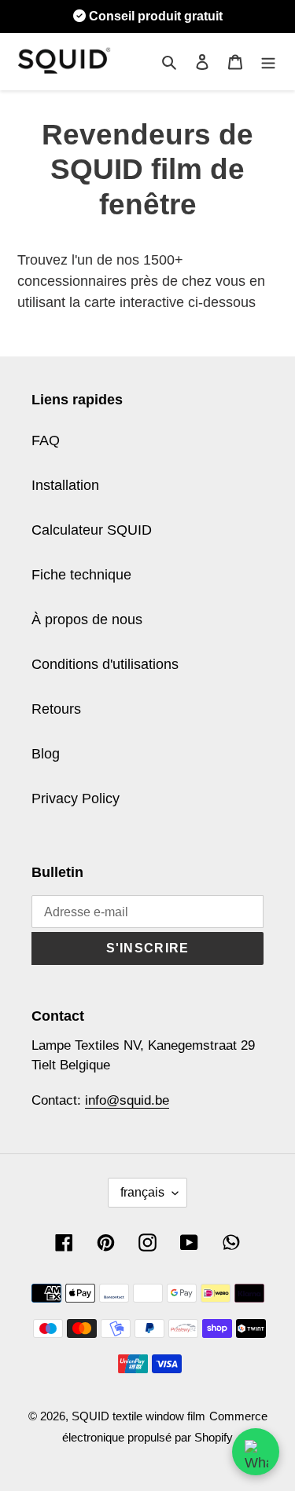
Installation (65, 485)
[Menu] (268, 61)
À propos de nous (86, 619)
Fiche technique (81, 575)
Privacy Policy (75, 798)
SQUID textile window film (138, 1416)
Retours (56, 709)
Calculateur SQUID (91, 530)
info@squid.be (127, 1100)
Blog (45, 754)
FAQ (45, 440)
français (142, 1192)
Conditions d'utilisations (105, 664)
